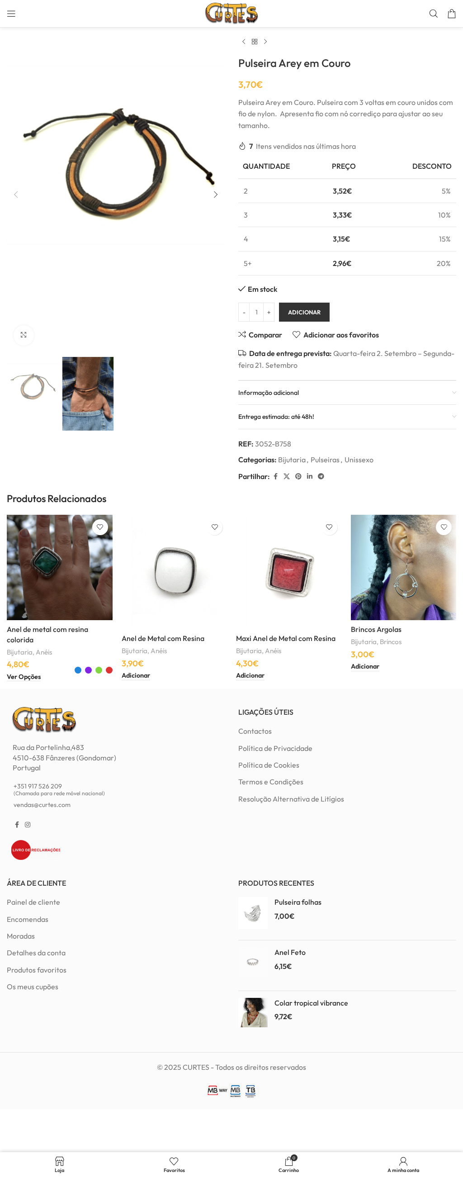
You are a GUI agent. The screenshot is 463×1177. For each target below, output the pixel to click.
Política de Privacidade (275, 748)
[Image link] (44, 719)
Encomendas (27, 919)
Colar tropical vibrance (311, 1002)
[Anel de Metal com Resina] (174, 572)
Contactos (255, 731)
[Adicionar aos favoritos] (100, 527)
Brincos (391, 641)
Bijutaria (292, 459)
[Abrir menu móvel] (11, 14)
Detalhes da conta (36, 952)
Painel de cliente (33, 901)
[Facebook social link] (275, 476)
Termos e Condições (270, 781)
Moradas (21, 935)
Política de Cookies (268, 764)
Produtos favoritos (36, 969)
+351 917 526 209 (59, 789)
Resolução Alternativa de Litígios (291, 798)
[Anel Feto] (253, 965)
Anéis (44, 652)
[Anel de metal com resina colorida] (60, 568)
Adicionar (304, 312)
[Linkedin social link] (309, 476)
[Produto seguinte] (265, 42)
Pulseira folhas (297, 901)
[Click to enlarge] (24, 335)
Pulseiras (325, 459)
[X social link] (287, 476)
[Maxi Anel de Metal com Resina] (289, 572)
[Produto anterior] (243, 42)
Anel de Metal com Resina (163, 638)
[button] (16, 194)
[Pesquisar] (434, 14)
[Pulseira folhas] (253, 915)
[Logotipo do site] (231, 12)
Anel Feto (290, 952)
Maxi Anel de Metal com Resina (285, 638)
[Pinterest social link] (298, 476)
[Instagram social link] (27, 825)
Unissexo (359, 459)
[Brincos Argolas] (404, 568)
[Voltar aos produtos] (254, 42)
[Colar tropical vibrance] (253, 1016)
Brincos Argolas (376, 629)
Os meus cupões (32, 986)
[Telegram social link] (321, 476)
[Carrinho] (452, 14)
